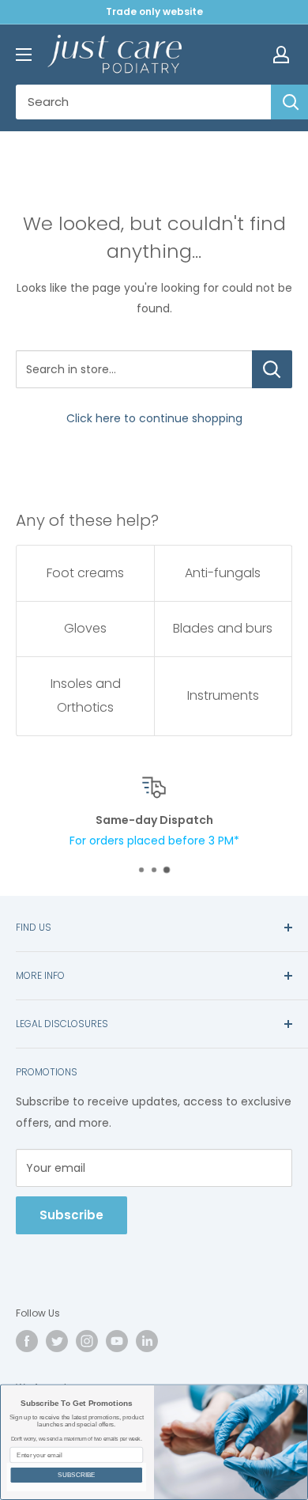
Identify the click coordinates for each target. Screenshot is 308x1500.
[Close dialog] (301, 1392)
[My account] (281, 54)
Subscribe (71, 1215)
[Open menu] (24, 54)
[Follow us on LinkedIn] (147, 1341)
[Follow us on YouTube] (117, 1341)
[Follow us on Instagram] (87, 1341)
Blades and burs (222, 628)
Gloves (85, 628)
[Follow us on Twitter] (57, 1341)
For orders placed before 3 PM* (154, 840)
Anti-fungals (223, 573)
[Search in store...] (272, 369)
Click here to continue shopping (154, 418)
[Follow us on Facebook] (27, 1341)
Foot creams (85, 573)
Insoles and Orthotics (86, 695)
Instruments (223, 695)
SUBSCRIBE (77, 1475)
